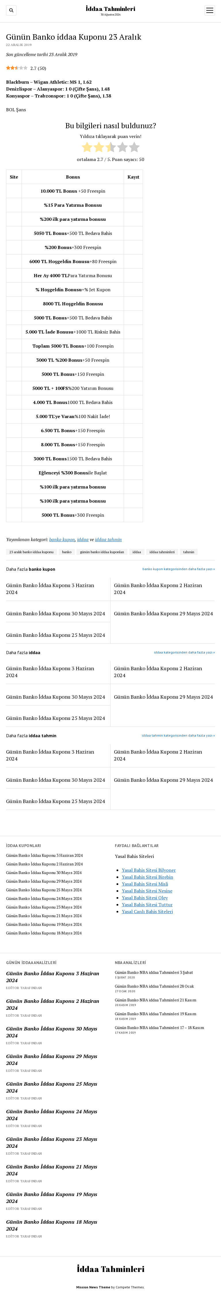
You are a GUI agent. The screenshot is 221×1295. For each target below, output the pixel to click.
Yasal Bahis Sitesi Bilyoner (149, 870)
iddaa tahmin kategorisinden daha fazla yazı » (178, 735)
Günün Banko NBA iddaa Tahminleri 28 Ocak (154, 986)
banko (66, 552)
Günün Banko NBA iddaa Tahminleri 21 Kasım (155, 1000)
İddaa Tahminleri (110, 9)
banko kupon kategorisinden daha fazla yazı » (178, 569)
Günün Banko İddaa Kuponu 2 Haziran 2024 (44, 864)
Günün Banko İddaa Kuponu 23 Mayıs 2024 (43, 907)
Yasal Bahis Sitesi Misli (145, 884)
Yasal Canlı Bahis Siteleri (147, 911)
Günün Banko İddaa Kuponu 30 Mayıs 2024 (43, 872)
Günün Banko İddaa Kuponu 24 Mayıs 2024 (43, 898)
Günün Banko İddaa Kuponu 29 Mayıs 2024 (43, 881)
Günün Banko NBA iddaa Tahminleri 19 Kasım (155, 1013)
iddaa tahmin (108, 539)
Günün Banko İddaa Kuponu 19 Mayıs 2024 (43, 924)
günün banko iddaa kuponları (102, 552)
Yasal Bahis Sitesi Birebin (147, 877)
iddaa (83, 539)
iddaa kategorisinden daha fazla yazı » (184, 652)
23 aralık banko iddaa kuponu (31, 552)
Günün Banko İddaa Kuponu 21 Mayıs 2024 (43, 915)
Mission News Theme (93, 1287)
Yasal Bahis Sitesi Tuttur (147, 904)
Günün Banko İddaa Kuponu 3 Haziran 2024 (44, 855)
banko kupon (62, 539)
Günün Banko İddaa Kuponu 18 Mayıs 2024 (43, 933)
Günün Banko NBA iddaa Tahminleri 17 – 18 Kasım (159, 1027)
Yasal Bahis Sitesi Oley (145, 897)
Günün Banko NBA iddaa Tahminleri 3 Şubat (154, 972)
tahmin (188, 552)
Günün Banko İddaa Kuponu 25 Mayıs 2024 (43, 889)
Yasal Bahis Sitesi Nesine (147, 891)
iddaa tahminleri (162, 552)
